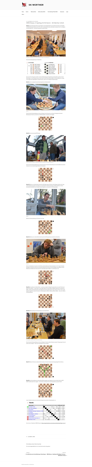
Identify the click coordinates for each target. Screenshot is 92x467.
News (23, 11)
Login (67, 11)
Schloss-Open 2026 (41, 11)
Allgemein (30, 436)
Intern (23, 14)
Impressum (62, 11)
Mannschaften (33, 11)
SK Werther (36, 5)
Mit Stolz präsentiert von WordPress (28, 464)
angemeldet (32, 446)
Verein (27, 11)
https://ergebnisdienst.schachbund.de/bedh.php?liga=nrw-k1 (53, 423)
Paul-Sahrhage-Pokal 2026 (52, 11)
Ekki (37, 21)
